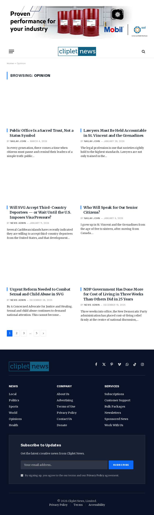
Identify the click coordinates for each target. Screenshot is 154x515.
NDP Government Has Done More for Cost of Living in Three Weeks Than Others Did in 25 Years (113, 294)
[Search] (143, 51)
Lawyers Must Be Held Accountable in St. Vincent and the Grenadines (114, 133)
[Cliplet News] (77, 51)
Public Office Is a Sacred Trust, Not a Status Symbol (41, 133)
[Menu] (11, 51)
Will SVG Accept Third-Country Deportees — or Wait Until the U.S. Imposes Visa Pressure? (40, 212)
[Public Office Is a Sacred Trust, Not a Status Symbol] (40, 106)
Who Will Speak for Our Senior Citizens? (110, 210)
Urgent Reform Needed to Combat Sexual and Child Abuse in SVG (40, 291)
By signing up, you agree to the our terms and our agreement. (71, 475)
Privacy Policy (95, 475)
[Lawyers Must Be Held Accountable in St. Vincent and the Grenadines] (114, 106)
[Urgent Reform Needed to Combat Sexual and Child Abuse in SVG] (40, 265)
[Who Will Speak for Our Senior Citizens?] (114, 183)
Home (10, 63)
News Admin (18, 223)
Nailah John (18, 141)
